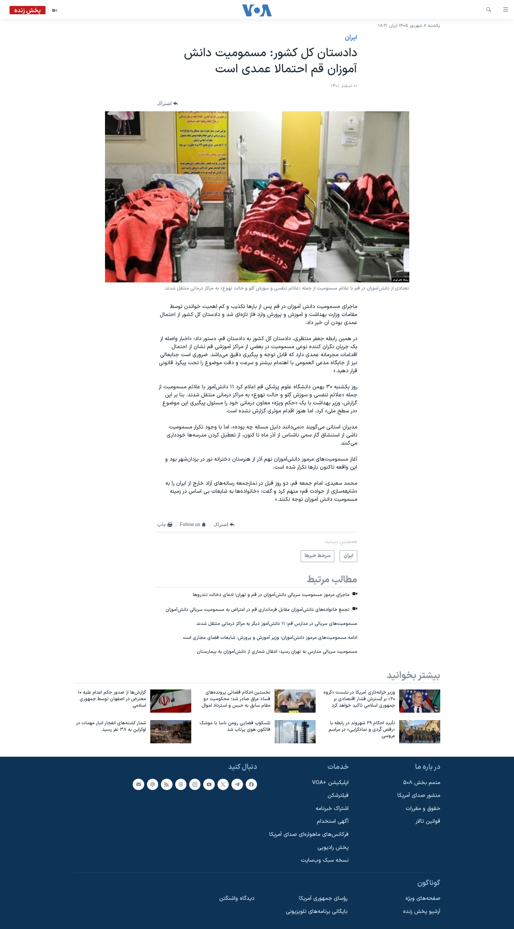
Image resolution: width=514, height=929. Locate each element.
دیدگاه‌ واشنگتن (236, 899)
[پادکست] (152, 784)
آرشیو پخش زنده (421, 912)
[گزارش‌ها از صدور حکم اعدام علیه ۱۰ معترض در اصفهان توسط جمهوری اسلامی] (170, 701)
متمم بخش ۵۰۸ (421, 783)
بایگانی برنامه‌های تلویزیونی (316, 912)
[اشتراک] (138, 784)
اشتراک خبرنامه (332, 809)
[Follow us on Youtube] (208, 784)
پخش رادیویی (333, 848)
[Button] (167, 104)
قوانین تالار (428, 822)
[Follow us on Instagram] (194, 784)
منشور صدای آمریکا (418, 796)
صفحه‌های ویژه (422, 899)
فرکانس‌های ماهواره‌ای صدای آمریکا (309, 835)
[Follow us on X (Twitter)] (223, 784)
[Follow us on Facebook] (251, 784)
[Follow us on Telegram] (237, 784)
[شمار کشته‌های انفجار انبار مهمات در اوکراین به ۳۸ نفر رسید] (170, 731)
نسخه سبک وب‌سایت (325, 861)
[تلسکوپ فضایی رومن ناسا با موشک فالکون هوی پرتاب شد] (295, 731)
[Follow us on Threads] (181, 784)
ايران (351, 38)
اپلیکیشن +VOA (330, 783)
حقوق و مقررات (423, 809)
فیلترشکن (338, 796)
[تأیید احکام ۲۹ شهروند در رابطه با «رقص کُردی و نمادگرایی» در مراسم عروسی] (419, 731)
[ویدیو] (54, 10)
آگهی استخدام (333, 822)
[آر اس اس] (166, 784)
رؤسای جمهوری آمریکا (323, 899)
